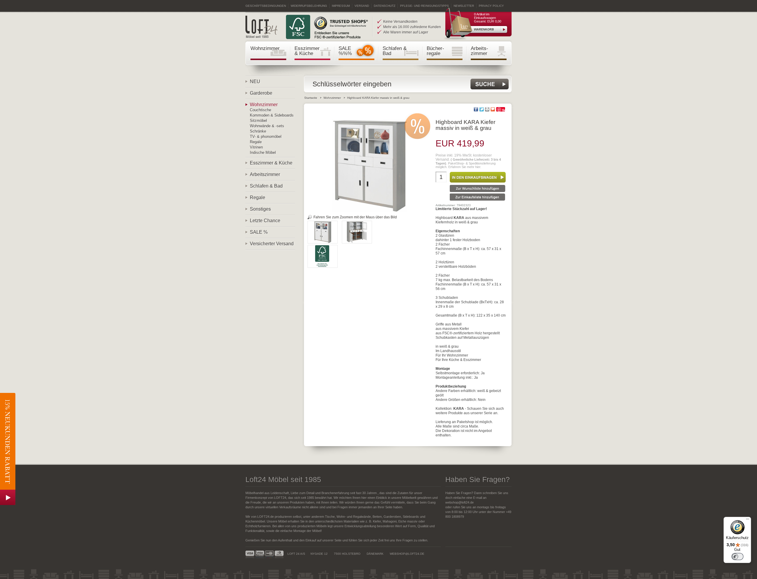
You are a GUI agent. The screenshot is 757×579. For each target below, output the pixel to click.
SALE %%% (345, 51)
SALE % (259, 232)
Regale (256, 142)
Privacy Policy (491, 5)
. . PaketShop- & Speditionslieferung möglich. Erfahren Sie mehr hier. (468, 161)
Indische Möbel (263, 152)
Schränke (258, 131)
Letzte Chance (265, 220)
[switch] (737, 556)
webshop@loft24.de (459, 502)
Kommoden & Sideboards (272, 115)
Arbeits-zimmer (479, 51)
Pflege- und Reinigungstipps (424, 5)
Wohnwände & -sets (267, 126)
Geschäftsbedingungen (265, 5)
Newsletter (464, 5)
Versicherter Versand (272, 243)
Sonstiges (260, 209)
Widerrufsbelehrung (309, 5)
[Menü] (747, 520)
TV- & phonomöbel (266, 136)
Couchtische (260, 110)
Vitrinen (256, 147)
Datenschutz (384, 5)
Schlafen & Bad (395, 51)
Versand (362, 5)
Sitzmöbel (258, 120)
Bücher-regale (435, 51)
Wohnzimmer (265, 48)
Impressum (341, 5)
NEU (255, 81)
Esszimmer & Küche (307, 51)
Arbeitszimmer (265, 174)
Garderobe (261, 93)
